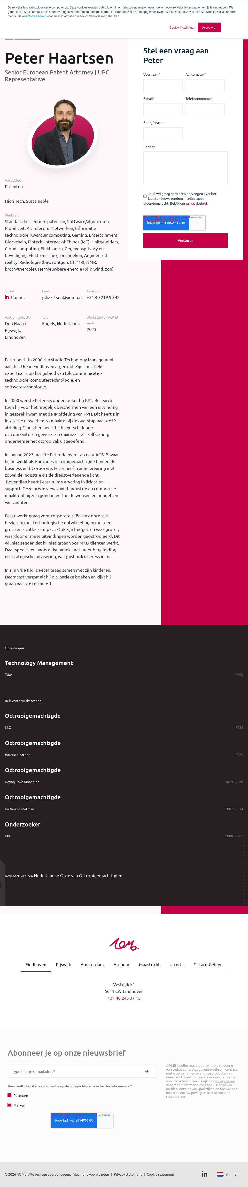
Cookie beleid (37, 16)
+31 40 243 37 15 (124, 997)
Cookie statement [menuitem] (160, 1174)
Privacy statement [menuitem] (128, 1174)
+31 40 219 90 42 (103, 297)
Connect (19, 297)
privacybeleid (196, 203)
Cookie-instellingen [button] (182, 27)
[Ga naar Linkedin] (204, 1175)
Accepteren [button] (209, 27)
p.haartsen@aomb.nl (62, 297)
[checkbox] (82, 1100)
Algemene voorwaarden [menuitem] (91, 1174)
